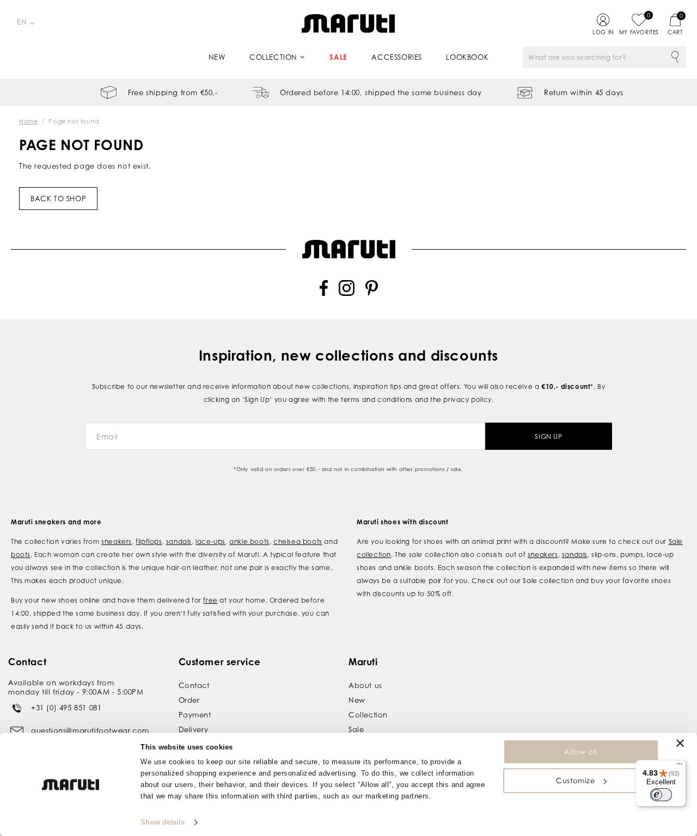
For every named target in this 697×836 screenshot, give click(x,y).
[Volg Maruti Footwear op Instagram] (346, 293)
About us (365, 685)
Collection (273, 57)
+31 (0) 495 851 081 (66, 707)
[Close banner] (680, 743)
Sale (338, 57)
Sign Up (548, 436)
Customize (575, 780)
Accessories (396, 57)
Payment (195, 714)
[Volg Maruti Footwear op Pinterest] (371, 293)
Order (189, 700)
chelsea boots (297, 541)
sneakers (116, 541)
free (210, 600)
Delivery (194, 729)
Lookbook (467, 57)
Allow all (580, 751)
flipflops (149, 541)
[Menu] (679, 766)
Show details (162, 822)
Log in (603, 32)
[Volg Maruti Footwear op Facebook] (324, 293)
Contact (194, 685)
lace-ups (210, 541)
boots (20, 554)
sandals (179, 541)
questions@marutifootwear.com (90, 730)
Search (675, 57)
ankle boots (249, 541)
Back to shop (58, 198)
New (217, 57)
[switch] (661, 794)
